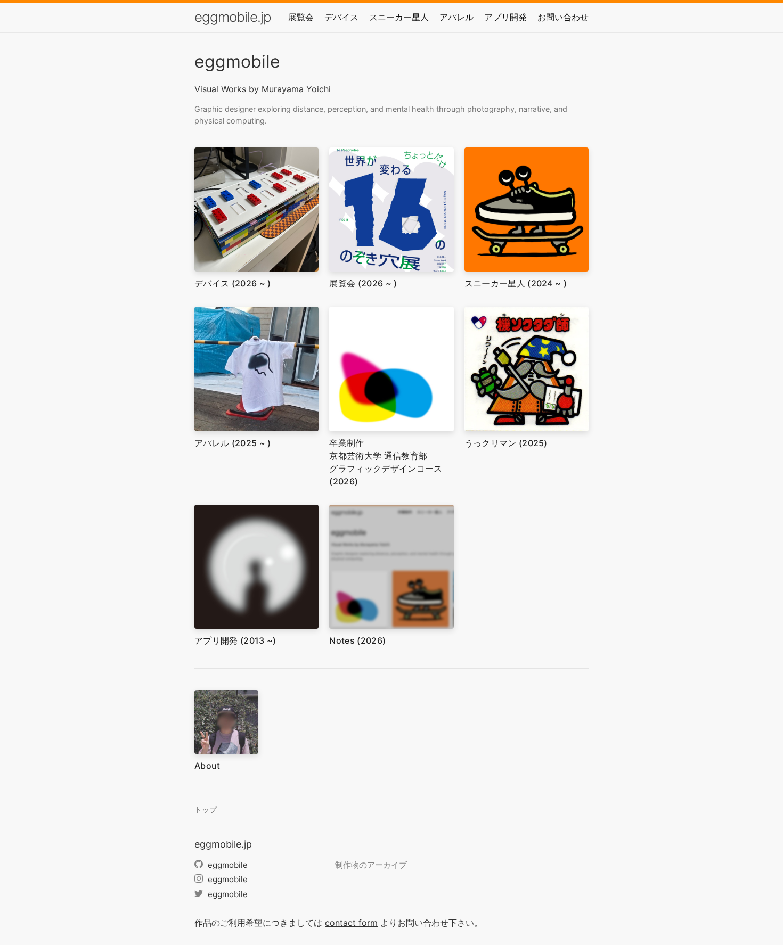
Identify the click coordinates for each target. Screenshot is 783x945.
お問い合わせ (563, 17)
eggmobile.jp (232, 17)
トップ (205, 810)
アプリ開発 (505, 17)
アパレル (456, 17)
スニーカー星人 (399, 17)
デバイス (341, 17)
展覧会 (301, 17)
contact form (351, 922)
